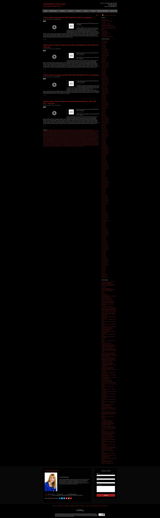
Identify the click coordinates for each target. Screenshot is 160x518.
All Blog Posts (105, 19)
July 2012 (104, 251)
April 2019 (104, 142)
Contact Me (113, 11)
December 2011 (105, 260)
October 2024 (105, 65)
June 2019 (104, 140)
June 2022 (104, 97)
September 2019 (105, 135)
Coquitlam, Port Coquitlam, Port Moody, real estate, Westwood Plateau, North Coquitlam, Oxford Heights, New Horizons (109, 359)
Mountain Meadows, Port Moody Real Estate (59, 140)
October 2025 (105, 54)
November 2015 (105, 200)
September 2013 (105, 236)
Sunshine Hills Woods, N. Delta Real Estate (77, 144)
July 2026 (104, 44)
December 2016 (105, 181)
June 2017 (104, 173)
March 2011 (104, 273)
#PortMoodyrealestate (107, 300)
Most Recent (104, 41)
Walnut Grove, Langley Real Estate (64, 145)
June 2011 (104, 269)
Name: (98, 473)
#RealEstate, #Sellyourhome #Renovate (76, 131)
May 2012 (104, 254)
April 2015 (104, 210)
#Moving (104, 293)
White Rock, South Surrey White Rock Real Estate (109, 456)
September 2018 (105, 152)
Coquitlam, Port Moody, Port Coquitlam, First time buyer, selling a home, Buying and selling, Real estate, (109, 369)
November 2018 (105, 150)
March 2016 (104, 194)
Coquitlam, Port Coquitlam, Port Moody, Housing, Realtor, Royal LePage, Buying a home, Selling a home (109, 350)
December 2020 (105, 118)
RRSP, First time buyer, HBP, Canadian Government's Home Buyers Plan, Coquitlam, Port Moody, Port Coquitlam (108, 433)
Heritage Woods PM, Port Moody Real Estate (86, 139)
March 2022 (104, 101)
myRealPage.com (80, 510)
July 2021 (104, 109)
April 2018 (104, 160)
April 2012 (104, 256)
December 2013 (105, 231)
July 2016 (104, 188)
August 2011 (104, 266)
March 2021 (104, 115)
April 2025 (104, 61)
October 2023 (105, 82)
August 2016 (104, 187)
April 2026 (104, 46)
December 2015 (105, 198)
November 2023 (105, 81)
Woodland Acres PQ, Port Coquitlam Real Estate (107, 461)
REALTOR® (104, 419)
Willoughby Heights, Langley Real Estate (52, 146)
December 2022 (105, 91)
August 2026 (104, 42)
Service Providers (102, 11)
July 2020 (104, 125)
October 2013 (104, 234)
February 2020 (105, 130)
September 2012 (105, 249)
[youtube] (67, 498)
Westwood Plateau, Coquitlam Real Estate (77, 145)
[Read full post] (54, 27)
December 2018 (105, 148)
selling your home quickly (107, 437)
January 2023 (104, 89)
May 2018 (104, 158)
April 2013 (104, 238)
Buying (66, 505)
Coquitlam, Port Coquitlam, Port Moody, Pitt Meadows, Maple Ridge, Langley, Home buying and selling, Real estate (109, 355)
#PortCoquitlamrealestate (107, 298)
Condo (103, 339)
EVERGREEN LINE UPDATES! (108, 26)
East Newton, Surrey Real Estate (109, 382)
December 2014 (105, 216)
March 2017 (104, 177)
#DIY (103, 292)
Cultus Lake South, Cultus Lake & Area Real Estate (109, 378)
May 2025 (104, 59)
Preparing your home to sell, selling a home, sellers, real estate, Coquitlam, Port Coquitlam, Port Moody (109, 413)
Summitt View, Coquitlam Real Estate (64, 144)
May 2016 (104, 191)
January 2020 (104, 131)
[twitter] (62, 498)
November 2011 (105, 261)
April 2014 (104, 226)
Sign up (115, 3)
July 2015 (103, 206)
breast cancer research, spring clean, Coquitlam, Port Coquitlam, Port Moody (109, 314)
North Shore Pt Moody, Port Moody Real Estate (108, 405)
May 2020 (104, 128)
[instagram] (69, 498)
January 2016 (104, 197)
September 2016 (105, 185)
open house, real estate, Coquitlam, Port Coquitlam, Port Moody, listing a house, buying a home (109, 408)
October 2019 (105, 134)
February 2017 (105, 178)
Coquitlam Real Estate (106, 343)
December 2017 (105, 165)
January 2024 (104, 78)
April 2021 (104, 114)
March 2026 (104, 48)
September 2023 (105, 84)
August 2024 (104, 68)
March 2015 (104, 211)
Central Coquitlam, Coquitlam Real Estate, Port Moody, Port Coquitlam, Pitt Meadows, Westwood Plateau (109, 328)
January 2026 (104, 51)
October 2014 (105, 218)
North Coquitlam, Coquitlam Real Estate (86, 140)
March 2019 (104, 144)
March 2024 (104, 75)
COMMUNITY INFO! (106, 24)
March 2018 (104, 161)
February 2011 (105, 274)
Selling (72, 505)
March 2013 (104, 240)
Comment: (99, 484)
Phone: (98, 481)
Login (111, 3)
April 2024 (104, 74)
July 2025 (104, 58)
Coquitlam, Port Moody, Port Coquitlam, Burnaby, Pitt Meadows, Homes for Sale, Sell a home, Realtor (109, 364)
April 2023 (104, 85)
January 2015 (104, 214)
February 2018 (105, 163)
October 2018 (105, 151)
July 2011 (103, 267)
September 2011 (105, 264)
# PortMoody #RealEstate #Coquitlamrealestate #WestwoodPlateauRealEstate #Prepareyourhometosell (108, 284)
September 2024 (105, 66)
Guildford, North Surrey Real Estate (58, 139)
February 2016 (105, 195)
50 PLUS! (104, 22)
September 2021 (105, 107)
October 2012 (104, 247)
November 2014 (105, 217)
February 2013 (105, 241)
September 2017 (105, 168)
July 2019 (104, 138)
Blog (82, 505)
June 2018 (104, 157)
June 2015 (104, 207)
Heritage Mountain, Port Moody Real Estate (72, 139)
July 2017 (104, 171)
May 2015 (104, 208)
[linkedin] (64, 498)
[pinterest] (71, 498)
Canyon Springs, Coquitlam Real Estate (85, 133)
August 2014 (104, 221)
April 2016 (104, 193)
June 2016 (104, 190)
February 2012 (105, 259)
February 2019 (105, 145)
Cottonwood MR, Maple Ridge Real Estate (84, 138)
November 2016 (105, 183)
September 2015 (105, 203)
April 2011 (104, 271)
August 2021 (104, 108)
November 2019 (105, 132)
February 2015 (105, 213)
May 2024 (104, 72)
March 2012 (104, 257)
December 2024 (105, 62)
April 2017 (104, 175)
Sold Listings (104, 35)
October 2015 (104, 201)
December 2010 (105, 277)
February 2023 (105, 88)
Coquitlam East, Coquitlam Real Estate (79, 134)
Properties (60, 505)
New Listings (104, 30)
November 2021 (105, 104)
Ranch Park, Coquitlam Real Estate (68, 142)
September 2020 (105, 122)
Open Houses (105, 32)
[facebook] (60, 498)
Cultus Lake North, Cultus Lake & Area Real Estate (109, 375)
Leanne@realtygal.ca (112, 6)
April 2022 (104, 99)
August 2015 (104, 204)
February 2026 (105, 49)
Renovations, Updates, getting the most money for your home (109, 427)
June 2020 (104, 127)
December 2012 (105, 244)
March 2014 (104, 227)
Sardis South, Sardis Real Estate (108, 436)
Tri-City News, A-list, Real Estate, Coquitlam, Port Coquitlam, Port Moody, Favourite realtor (109, 448)
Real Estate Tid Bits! (106, 33)
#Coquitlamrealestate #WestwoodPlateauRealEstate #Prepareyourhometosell (108, 289)
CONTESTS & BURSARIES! (107, 25)
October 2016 (104, 184)
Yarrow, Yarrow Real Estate (107, 463)
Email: (98, 477)
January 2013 (104, 243)
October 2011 (104, 263)
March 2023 (104, 87)
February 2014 (105, 228)
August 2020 (104, 124)
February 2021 (105, 117)
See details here (80, 26)
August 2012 (104, 250)
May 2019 (104, 141)
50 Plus (93, 11)
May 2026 (104, 45)
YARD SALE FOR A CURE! (107, 36)
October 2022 (105, 94)
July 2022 (104, 95)
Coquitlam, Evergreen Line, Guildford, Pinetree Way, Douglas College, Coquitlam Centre (109, 345)
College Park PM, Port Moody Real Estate (63, 134)
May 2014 (104, 224)
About (77, 505)
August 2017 (104, 170)
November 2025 (105, 52)
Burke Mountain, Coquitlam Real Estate (72, 133)
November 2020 (105, 119)
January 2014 (104, 230)
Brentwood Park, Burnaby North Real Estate (58, 133)
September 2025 (105, 55)
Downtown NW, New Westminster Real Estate (107, 380)
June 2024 (104, 71)
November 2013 (105, 233)
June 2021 (104, 111)
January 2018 (104, 164)
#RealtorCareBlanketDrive (107, 306)
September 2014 (105, 220)
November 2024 (105, 64)
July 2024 (104, 69)
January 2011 (104, 276)
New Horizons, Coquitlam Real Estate (73, 140)
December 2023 (105, 79)
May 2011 (104, 270)
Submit (106, 495)
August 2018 (104, 154)
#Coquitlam (104, 286)
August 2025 (104, 56)
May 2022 (104, 98)
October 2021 (104, 105)
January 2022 (104, 102)
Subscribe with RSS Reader (109, 15)
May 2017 (104, 174)
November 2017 (105, 167)
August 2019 (104, 137)
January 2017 (104, 180)
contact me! (80, 483)
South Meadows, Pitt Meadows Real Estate (50, 144)
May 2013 (104, 237)
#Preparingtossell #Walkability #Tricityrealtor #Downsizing (108, 302)
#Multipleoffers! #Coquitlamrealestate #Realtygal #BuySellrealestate (109, 296)
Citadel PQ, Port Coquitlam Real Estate (50, 134)
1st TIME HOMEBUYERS (107, 21)
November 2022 (105, 92)
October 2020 (105, 121)
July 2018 (104, 155)
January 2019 (104, 147)
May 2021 (104, 112)
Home (45, 11)
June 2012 (104, 253)
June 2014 (104, 223)
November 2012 (105, 246)
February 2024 (105, 76)
